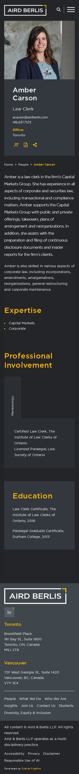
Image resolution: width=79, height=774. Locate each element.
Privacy (34, 754)
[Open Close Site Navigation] (71, 9)
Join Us (27, 705)
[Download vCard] (16, 145)
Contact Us (46, 705)
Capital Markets (22, 323)
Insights (10, 705)
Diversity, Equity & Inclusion (27, 713)
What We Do (30, 699)
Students (66, 705)
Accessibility (14, 754)
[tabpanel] (39, 443)
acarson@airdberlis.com (30, 117)
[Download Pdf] (25, 145)
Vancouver (15, 663)
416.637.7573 (22, 122)
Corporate (17, 328)
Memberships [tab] (12, 406)
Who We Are (55, 699)
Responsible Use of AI (21, 760)
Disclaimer (51, 754)
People (23, 164)
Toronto (19, 135)
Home (8, 164)
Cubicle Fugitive (31, 768)
